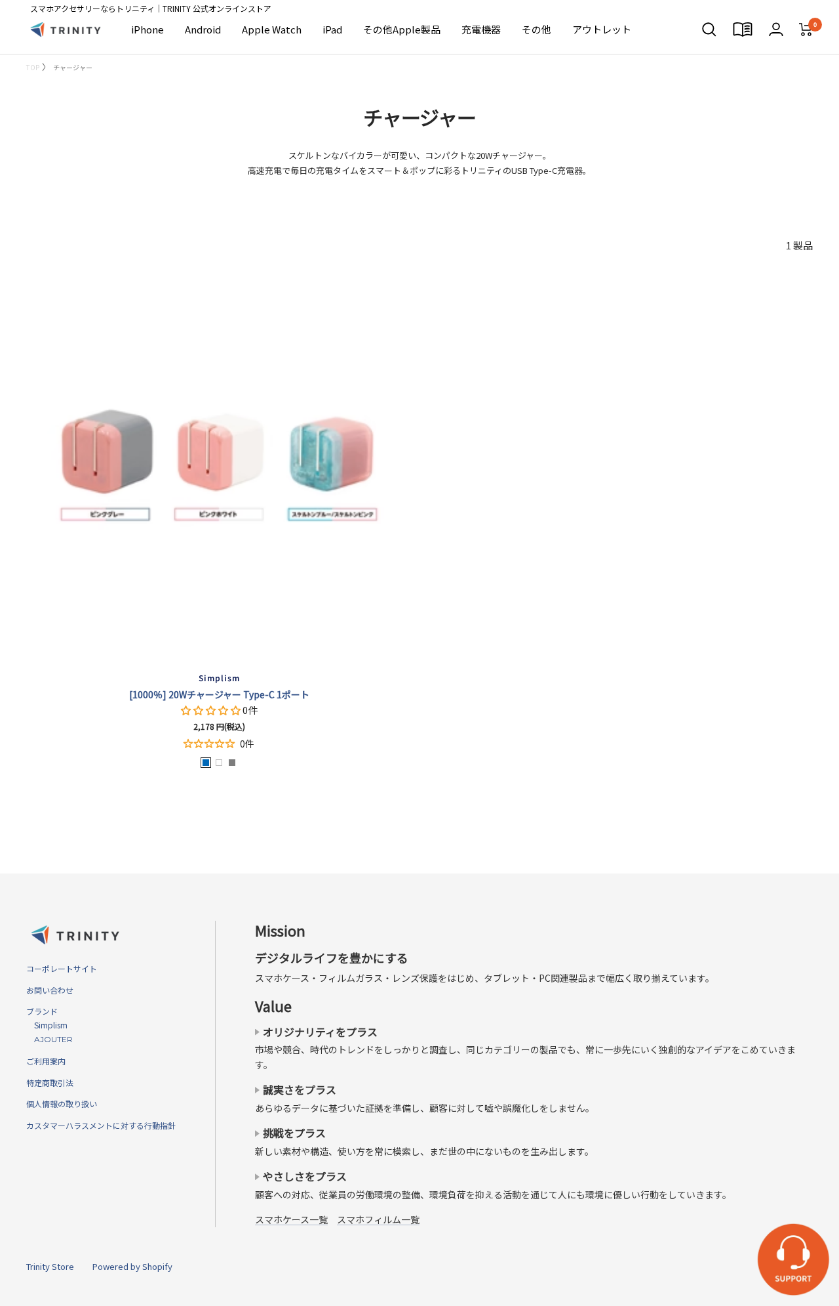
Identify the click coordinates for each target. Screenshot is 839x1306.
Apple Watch (272, 29)
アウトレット (601, 29)
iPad (332, 29)
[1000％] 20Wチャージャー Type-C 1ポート (219, 694)
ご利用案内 (46, 1060)
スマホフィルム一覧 (378, 1219)
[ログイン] (776, 29)
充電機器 (481, 29)
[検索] (709, 29)
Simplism (47, 1024)
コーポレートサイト (61, 968)
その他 (536, 29)
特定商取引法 (49, 1082)
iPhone (147, 29)
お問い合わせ (49, 990)
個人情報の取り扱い (61, 1103)
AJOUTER (49, 1039)
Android (203, 29)
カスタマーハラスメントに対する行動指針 (101, 1125)
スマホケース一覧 (291, 1219)
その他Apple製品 (401, 29)
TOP (32, 67)
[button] (212, 710)
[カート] (806, 29)
